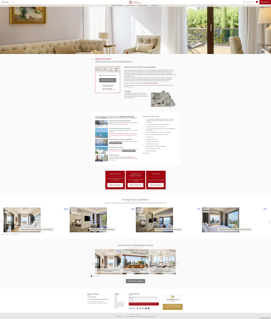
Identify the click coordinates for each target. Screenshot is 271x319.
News (115, 297)
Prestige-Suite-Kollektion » (129, 150)
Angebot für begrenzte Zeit (135, 175)
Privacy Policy (144, 316)
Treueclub (156, 174)
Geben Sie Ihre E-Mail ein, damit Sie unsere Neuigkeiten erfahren (143, 298)
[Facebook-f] (137, 308)
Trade (115, 298)
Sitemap (116, 307)
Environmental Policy (119, 302)
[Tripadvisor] (140, 308)
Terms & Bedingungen (119, 305)
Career (115, 300)
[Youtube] (145, 308)
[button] (2, 29)
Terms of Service (150, 316)
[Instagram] (143, 308)
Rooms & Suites (23, 9)
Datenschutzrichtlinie (119, 304)
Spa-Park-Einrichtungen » (115, 143)
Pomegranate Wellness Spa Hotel (11, 9)
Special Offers (115, 174)
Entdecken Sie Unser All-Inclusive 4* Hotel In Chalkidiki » (172, 307)
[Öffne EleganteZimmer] (123, 5)
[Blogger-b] (148, 308)
